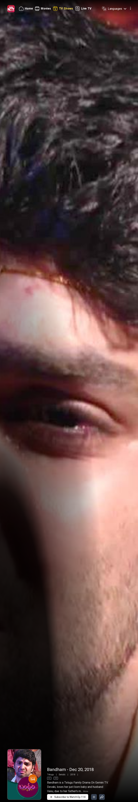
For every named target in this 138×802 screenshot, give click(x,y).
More (85, 791)
